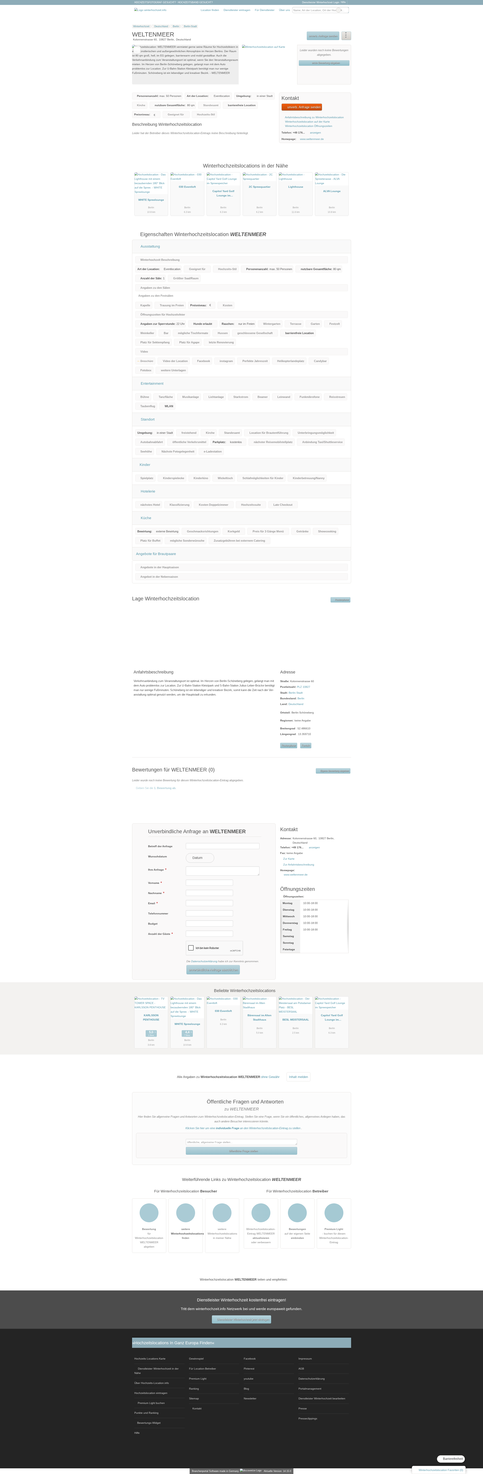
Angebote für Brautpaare (156, 554)
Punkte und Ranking (146, 1412)
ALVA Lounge (332, 191)
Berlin (301, 698)
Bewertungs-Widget (149, 1422)
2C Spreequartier (259, 186)
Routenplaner (341, 599)
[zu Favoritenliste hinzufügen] (137, 49)
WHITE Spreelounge (151, 199)
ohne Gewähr (270, 1077)
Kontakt (305, 745)
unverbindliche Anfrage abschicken (213, 970)
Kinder (144, 465)
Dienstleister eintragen (237, 10)
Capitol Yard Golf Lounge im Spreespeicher (223, 194)
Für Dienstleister (265, 10)
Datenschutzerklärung (204, 961)
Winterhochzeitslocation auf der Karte (307, 121)
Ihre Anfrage (156, 869)
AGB (301, 1368)
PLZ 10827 (303, 686)
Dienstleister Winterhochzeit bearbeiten (321, 1398)
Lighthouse (295, 186)
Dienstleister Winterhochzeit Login (320, 2)
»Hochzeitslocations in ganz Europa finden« (173, 1342)
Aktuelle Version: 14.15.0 (277, 1471)
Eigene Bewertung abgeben (334, 771)
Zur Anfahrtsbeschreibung (298, 864)
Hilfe (343, 2)
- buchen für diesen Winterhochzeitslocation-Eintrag (333, 1236)
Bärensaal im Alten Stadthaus (259, 1017)
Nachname (155, 893)
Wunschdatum (157, 856)
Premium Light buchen (151, 1403)
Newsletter (250, 1398)
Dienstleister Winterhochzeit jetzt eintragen (243, 1319)
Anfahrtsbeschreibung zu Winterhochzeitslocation (314, 117)
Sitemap (194, 1398)
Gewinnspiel (196, 1358)
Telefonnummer (158, 913)
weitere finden (187, 1233)
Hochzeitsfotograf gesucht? (155, 2)
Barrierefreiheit (452, 1458)
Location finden (210, 10)
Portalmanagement (309, 1388)
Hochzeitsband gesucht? (195, 2)
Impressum (305, 1358)
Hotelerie (147, 491)
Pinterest (249, 1368)
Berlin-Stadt (296, 692)
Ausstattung (150, 246)
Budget (153, 923)
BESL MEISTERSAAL (295, 1019)
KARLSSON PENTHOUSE (151, 1017)
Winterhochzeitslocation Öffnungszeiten (308, 125)
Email (152, 903)
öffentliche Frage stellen (243, 1150)
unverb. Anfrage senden (323, 35)
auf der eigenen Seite (297, 1233)
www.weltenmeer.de (312, 139)
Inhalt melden (298, 1077)
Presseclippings (307, 1418)
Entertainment (151, 383)
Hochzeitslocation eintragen (150, 1392)
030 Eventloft (187, 186)
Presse (302, 1408)
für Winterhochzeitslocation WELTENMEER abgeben (149, 1238)
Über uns (284, 10)
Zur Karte (289, 858)
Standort (147, 419)
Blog (246, 1388)
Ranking (194, 1388)
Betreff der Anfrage (160, 846)
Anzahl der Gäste (159, 933)
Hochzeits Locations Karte (149, 1358)
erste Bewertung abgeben (325, 62)
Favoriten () (441, 1470)
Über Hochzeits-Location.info (151, 1382)
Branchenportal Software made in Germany (215, 1471)
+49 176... (299, 132)
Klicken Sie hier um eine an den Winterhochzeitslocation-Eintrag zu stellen (243, 1128)
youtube (248, 1378)
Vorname (154, 882)
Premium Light (343, 170)
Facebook (250, 1358)
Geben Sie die (155, 788)
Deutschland (295, 704)
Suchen (346, 10)
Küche (145, 518)
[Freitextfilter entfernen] (338, 10)
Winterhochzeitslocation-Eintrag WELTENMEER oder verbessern (260, 1236)
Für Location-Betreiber (202, 1368)
